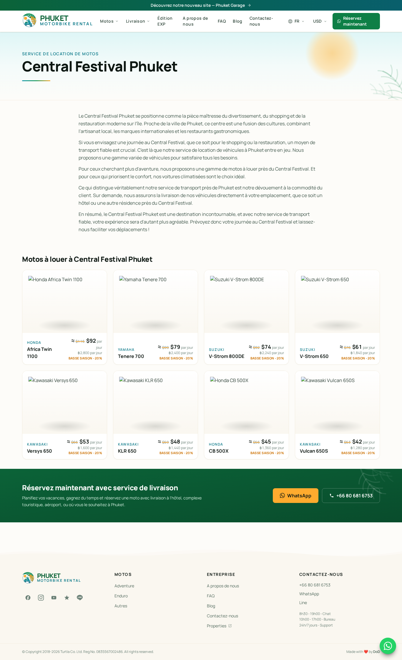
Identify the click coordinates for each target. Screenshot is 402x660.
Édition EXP (164, 21)
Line (303, 602)
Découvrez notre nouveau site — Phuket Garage (198, 5)
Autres (120, 606)
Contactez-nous (261, 21)
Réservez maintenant (355, 21)
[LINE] (80, 598)
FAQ (222, 21)
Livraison (135, 21)
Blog (237, 21)
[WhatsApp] (388, 646)
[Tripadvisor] (67, 598)
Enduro (121, 596)
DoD (376, 651)
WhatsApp (299, 495)
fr (297, 21)
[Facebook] (28, 598)
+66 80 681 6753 (354, 495)
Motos (107, 21)
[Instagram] (41, 598)
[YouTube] (54, 598)
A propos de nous (195, 21)
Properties (216, 626)
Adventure (124, 586)
